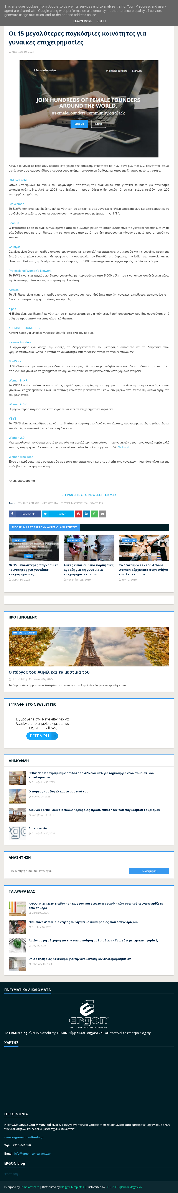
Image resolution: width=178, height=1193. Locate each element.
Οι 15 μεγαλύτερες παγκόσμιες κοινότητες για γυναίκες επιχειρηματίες (33, 569)
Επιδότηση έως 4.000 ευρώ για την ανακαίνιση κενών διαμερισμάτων (80, 959)
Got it (101, 21)
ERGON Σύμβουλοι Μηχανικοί (124, 1187)
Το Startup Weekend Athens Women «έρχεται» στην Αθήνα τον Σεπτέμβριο (143, 569)
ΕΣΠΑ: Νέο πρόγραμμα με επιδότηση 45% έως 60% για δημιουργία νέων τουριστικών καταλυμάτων (91, 775)
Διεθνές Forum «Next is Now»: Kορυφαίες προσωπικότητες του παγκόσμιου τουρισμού (94, 810)
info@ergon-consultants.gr (32, 1153)
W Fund (123, 447)
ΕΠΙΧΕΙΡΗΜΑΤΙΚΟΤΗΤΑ (74, 503)
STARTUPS (96, 503)
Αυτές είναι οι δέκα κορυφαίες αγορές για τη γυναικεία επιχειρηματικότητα (89, 569)
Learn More (82, 21)
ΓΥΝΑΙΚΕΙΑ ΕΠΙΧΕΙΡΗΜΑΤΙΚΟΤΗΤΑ (38, 503)
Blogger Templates (72, 1187)
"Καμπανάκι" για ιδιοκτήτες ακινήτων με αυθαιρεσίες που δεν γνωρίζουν (83, 922)
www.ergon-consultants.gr (24, 1137)
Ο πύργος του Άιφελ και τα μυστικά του (49, 672)
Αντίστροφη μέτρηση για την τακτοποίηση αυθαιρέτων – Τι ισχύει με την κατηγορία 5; (93, 940)
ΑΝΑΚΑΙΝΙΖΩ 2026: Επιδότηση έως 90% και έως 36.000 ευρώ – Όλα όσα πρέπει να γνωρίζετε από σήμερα (96, 906)
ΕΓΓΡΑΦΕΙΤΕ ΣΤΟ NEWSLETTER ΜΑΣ (89, 495)
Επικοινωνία (38, 828)
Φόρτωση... (12, 1174)
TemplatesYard (29, 1187)
